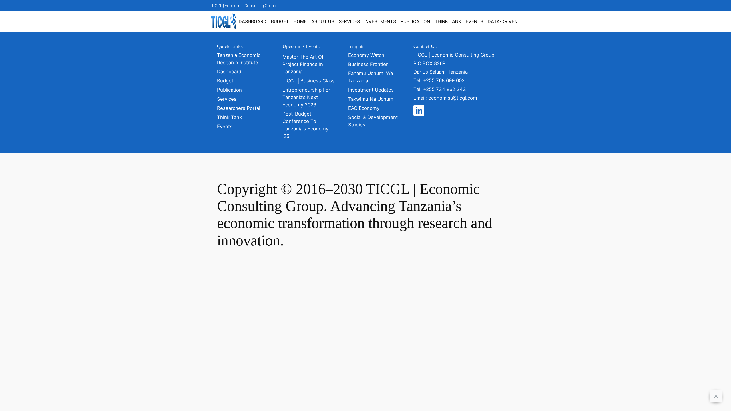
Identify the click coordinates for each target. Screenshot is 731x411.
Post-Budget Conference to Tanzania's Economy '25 (305, 125)
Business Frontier (368, 64)
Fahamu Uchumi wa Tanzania (370, 77)
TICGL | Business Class (308, 81)
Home (300, 21)
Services (349, 21)
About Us (322, 21)
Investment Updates (371, 90)
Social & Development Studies (373, 121)
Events (474, 21)
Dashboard (252, 21)
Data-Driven (502, 21)
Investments (380, 21)
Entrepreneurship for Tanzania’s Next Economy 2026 (306, 97)
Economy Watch (366, 55)
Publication (415, 21)
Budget (280, 21)
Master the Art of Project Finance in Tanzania (303, 64)
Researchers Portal (238, 108)
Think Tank (448, 21)
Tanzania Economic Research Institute (238, 58)
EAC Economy (363, 108)
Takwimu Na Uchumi (371, 99)
